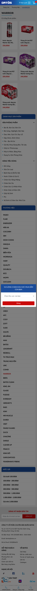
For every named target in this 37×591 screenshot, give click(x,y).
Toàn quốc (23, 3)
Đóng (18, 303)
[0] (34, 3)
